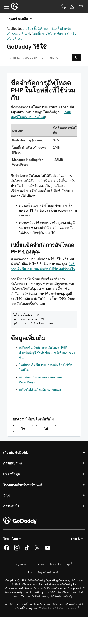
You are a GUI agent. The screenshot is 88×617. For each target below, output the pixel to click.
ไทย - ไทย (10, 538)
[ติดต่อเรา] (64, 7)
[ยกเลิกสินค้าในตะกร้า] (81, 6)
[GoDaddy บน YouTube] (47, 549)
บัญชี (6, 495)
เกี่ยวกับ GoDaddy (15, 452)
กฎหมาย (21, 564)
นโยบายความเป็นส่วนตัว (46, 564)
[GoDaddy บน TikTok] (27, 549)
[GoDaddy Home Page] (20, 520)
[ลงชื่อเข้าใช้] (72, 7)
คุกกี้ (69, 564)
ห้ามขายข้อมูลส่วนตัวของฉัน (44, 572)
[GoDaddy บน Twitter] (37, 549)
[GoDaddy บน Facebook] (6, 549)
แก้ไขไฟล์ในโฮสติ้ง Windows (40, 389)
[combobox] (39, 57)
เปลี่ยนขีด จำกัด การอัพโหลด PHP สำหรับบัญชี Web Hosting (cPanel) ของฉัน (47, 352)
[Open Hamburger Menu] (5, 6)
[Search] (76, 57)
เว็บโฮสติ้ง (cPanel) (36, 28)
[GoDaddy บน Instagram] (17, 549)
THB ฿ (75, 538)
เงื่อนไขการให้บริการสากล (57, 608)
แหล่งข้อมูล (11, 473)
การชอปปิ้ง (11, 506)
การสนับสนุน (12, 463)
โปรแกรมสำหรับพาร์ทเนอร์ (23, 484)
